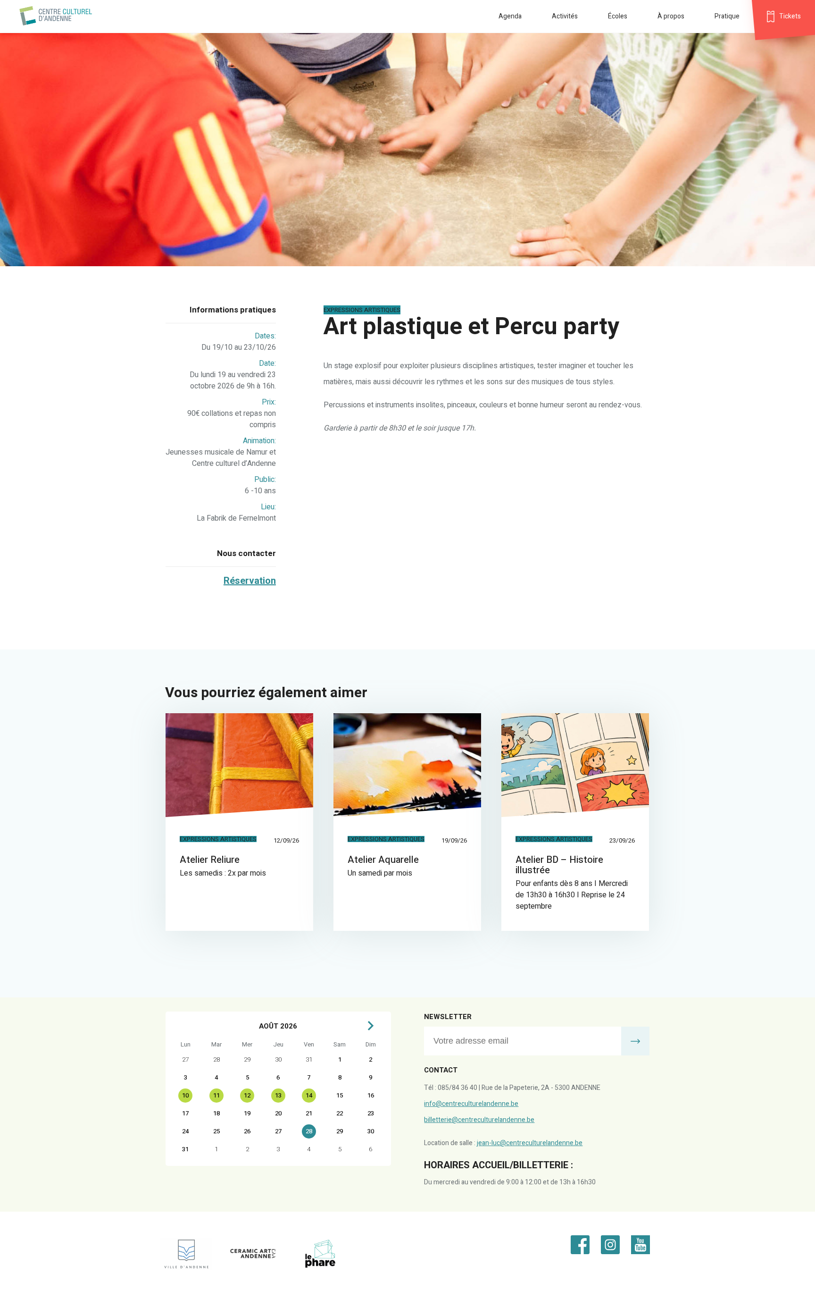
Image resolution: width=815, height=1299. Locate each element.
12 (247, 1095)
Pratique (727, 16)
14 (309, 1095)
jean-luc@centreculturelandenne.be (529, 1143)
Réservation (250, 581)
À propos (670, 16)
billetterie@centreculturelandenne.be (479, 1120)
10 (185, 1095)
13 (278, 1095)
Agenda (510, 16)
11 (216, 1095)
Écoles (617, 16)
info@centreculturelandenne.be (471, 1104)
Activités (565, 16)
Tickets (790, 16)
